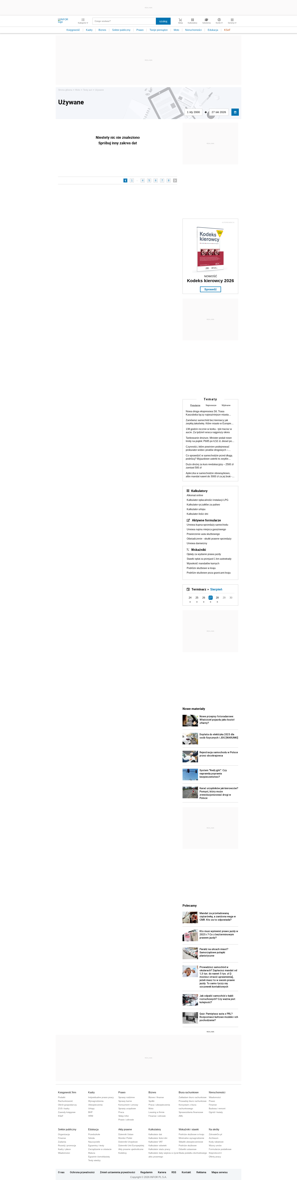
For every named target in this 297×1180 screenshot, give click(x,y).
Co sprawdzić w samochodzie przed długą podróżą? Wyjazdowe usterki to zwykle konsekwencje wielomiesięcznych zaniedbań (209, 457)
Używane (99, 90)
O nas (61, 1172)
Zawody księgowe (66, 1112)
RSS (174, 1172)
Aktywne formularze (206, 520)
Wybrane (226, 405)
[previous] (125, 180)
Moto (176, 30)
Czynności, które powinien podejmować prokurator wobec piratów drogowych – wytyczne (207, 448)
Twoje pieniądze (159, 30)
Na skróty (214, 1129)
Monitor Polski (125, 1138)
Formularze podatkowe (220, 1149)
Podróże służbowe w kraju (201, 568)
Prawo (140, 30)
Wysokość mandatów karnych (203, 563)
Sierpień (216, 589)
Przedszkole (94, 1134)
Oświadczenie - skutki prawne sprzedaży (209, 538)
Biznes (102, 30)
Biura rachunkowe (189, 1092)
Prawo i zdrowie (126, 1119)
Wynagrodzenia (95, 1101)
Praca (121, 1112)
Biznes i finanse (156, 1097)
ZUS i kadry (63, 1108)
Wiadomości (215, 1097)
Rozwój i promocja (67, 1145)
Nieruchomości (193, 30)
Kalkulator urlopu (196, 509)
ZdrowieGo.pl (215, 1134)
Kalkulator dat (155, 1134)
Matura (91, 1153)
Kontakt (186, 1172)
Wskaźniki (198, 549)
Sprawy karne (125, 1101)
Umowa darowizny (197, 543)
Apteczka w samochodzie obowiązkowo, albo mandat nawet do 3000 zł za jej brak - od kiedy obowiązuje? (209, 475)
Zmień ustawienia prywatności (117, 1172)
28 (217, 597)
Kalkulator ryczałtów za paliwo (203, 504)
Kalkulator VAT (155, 1142)
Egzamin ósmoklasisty (99, 1156)
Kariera (162, 1172)
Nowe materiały (194, 708)
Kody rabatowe (216, 1142)
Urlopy (91, 1108)
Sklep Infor (123, 1116)
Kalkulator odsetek (157, 1145)
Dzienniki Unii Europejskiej (131, 1145)
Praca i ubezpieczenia (159, 1105)
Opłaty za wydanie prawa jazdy (204, 554)
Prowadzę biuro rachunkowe (193, 1101)
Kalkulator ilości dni (197, 514)
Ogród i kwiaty (216, 1112)
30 (231, 597)
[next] (175, 180)
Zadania (62, 1142)
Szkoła (91, 1138)
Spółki (151, 1101)
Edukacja (213, 30)
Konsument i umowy (128, 1105)
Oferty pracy (215, 1156)
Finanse (213, 1105)
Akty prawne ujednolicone (130, 1149)
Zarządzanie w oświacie (100, 1149)
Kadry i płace (64, 1149)
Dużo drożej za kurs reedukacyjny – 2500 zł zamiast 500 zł (210, 466)
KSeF (227, 30)
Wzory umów (215, 1145)
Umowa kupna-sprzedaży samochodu (207, 524)
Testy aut (87, 90)
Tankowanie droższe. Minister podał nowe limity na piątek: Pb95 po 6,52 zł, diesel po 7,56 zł (209, 440)
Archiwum (213, 1138)
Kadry (89, 30)
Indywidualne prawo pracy (101, 1097)
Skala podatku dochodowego (193, 1153)
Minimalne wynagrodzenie (191, 1138)
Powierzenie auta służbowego (203, 534)
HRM (90, 1116)
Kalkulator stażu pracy (159, 1149)
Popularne (195, 405)
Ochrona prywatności (82, 1172)
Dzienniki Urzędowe (128, 1142)
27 (210, 597)
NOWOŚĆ (210, 276)
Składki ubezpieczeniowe (191, 1142)
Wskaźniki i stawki (189, 1129)
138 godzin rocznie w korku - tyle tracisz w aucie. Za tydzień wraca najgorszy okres (209, 431)
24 (190, 597)
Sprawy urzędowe (127, 1108)
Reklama (201, 1172)
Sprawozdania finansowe (191, 1112)
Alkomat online (195, 495)
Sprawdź (210, 289)
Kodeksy (122, 1153)
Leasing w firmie (156, 1112)
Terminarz (199, 589)
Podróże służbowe (188, 1145)
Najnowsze (211, 405)
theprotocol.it (215, 1153)
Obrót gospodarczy (67, 1105)
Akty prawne (125, 1129)
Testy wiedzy (94, 1160)
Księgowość (73, 30)
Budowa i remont (217, 1108)
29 (224, 597)
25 (197, 597)
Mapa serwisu (220, 1172)
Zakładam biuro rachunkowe (193, 1097)
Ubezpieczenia (95, 1105)
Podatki (61, 1097)
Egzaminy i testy (96, 1145)
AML (181, 1116)
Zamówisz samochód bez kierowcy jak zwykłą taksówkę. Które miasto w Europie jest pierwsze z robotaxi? (208, 422)
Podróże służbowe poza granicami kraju (209, 572)
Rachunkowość (65, 1101)
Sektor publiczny (121, 30)
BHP (90, 1112)
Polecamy (190, 905)
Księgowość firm (67, 1092)
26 (203, 597)
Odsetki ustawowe (187, 1149)
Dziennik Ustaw (125, 1134)
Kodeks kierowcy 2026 (210, 280)
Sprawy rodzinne (126, 1097)
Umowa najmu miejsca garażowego (206, 529)
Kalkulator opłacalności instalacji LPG (207, 500)
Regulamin (146, 1172)
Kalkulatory (199, 491)
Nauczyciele (94, 1142)
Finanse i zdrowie (157, 1116)
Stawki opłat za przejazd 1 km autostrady (209, 558)
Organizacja (64, 1134)
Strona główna (65, 90)
